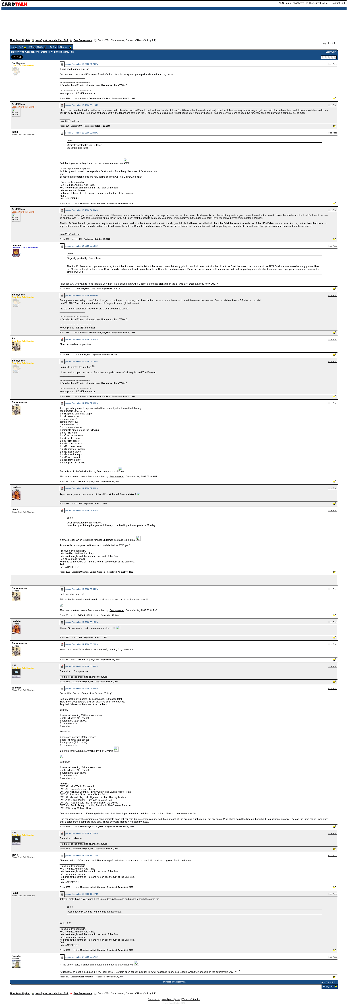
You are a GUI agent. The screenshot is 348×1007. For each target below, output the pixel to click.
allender (16, 687)
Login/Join (331, 51)
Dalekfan (16, 956)
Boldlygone (18, 63)
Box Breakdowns (83, 40)
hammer (16, 245)
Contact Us (337, 3)
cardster (16, 487)
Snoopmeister (20, 402)
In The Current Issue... (318, 3)
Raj (13, 338)
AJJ (14, 665)
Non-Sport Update (20, 40)
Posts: (65, 98)
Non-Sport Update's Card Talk (52, 40)
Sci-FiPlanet (18, 104)
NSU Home (285, 3)
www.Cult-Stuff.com (70, 121)
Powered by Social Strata (174, 982)
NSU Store (298, 3)
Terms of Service (191, 999)
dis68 (15, 132)
